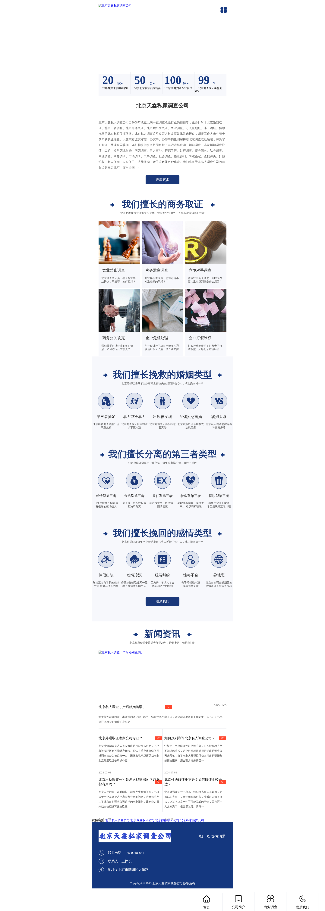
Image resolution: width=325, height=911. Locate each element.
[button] (96, 51)
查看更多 (162, 180)
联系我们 (162, 601)
